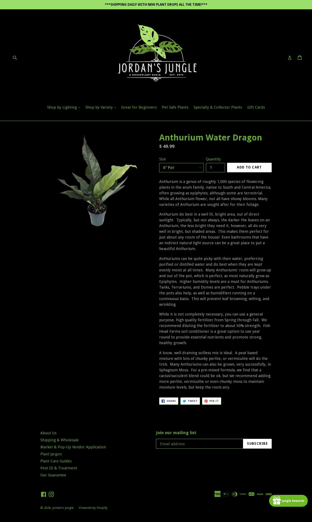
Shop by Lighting (64, 107)
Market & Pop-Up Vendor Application (73, 447)
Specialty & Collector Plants (218, 107)
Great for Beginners (139, 107)
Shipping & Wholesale (59, 440)
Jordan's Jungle (63, 508)
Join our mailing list (176, 432)
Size (162, 159)
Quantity (213, 159)
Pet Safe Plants (175, 107)
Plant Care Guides (56, 461)
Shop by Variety (101, 107)
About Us (48, 433)
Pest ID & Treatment (58, 468)
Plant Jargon (51, 454)
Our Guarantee (53, 475)
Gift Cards (256, 107)
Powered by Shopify (93, 508)
